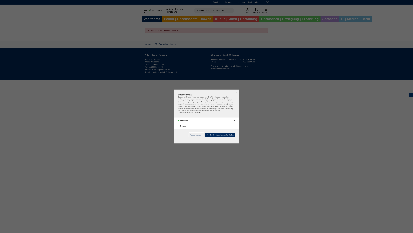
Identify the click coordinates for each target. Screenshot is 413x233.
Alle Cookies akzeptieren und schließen (220, 135)
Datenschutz (198, 112)
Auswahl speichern (196, 135)
